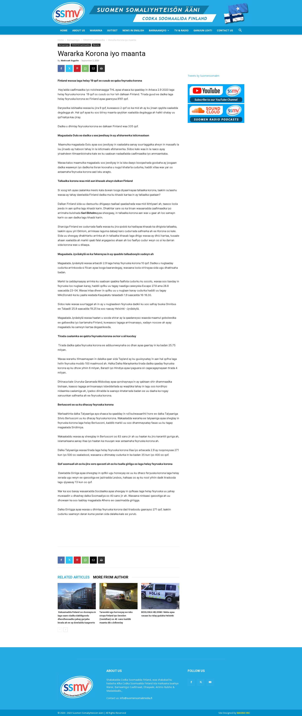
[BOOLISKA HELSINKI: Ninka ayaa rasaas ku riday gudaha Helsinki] (160, 596)
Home (63, 30)
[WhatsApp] (85, 68)
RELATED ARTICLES (74, 577)
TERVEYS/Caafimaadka (94, 40)
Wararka (96, 30)
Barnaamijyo (157, 30)
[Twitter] (69, 68)
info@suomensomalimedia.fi (136, 698)
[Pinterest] (77, 68)
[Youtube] (210, 682)
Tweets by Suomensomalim (203, 75)
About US (78, 30)
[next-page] (65, 629)
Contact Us (225, 30)
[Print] (101, 68)
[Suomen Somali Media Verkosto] (151, 13)
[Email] (93, 68)
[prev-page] (60, 629)
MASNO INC (243, 712)
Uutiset (112, 30)
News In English (133, 30)
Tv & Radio (181, 30)
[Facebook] (61, 68)
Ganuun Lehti (202, 30)
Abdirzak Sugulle (70, 60)
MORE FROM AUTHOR (110, 577)
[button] (240, 30)
